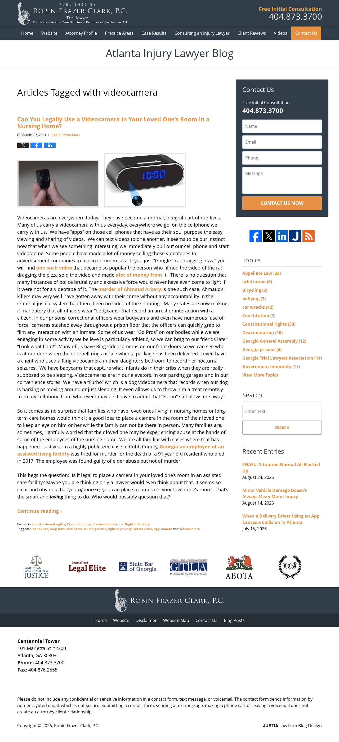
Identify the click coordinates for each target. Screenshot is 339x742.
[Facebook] (255, 236)
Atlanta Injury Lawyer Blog (72, 13)
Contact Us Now (282, 203)
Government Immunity (271, 366)
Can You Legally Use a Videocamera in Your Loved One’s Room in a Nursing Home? (113, 122)
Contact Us (306, 33)
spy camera (163, 529)
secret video (143, 529)
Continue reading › (39, 511)
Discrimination (262, 332)
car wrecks (257, 307)
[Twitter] (269, 236)
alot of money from (139, 275)
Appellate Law (261, 273)
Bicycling (254, 290)
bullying (254, 299)
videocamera (189, 529)
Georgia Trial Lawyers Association (282, 358)
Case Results (154, 33)
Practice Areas (119, 33)
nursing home (95, 529)
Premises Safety (105, 524)
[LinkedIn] (282, 236)
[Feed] (308, 236)
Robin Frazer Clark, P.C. (76, 725)
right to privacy (120, 529)
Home (27, 33)
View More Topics (260, 375)
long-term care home (66, 529)
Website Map (176, 620)
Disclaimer (146, 620)
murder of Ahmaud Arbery (129, 289)
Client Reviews (252, 33)
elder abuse (39, 529)
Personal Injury (79, 524)
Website (49, 33)
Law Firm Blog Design (292, 725)
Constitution (258, 316)
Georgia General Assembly (274, 341)
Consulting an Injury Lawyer (202, 33)
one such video (54, 267)
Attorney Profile (81, 33)
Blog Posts (234, 620)
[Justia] (295, 236)
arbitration (257, 282)
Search (282, 427)
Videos (280, 33)
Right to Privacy (137, 524)
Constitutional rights (48, 524)
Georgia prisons (262, 349)
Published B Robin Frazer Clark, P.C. (290, 13)
